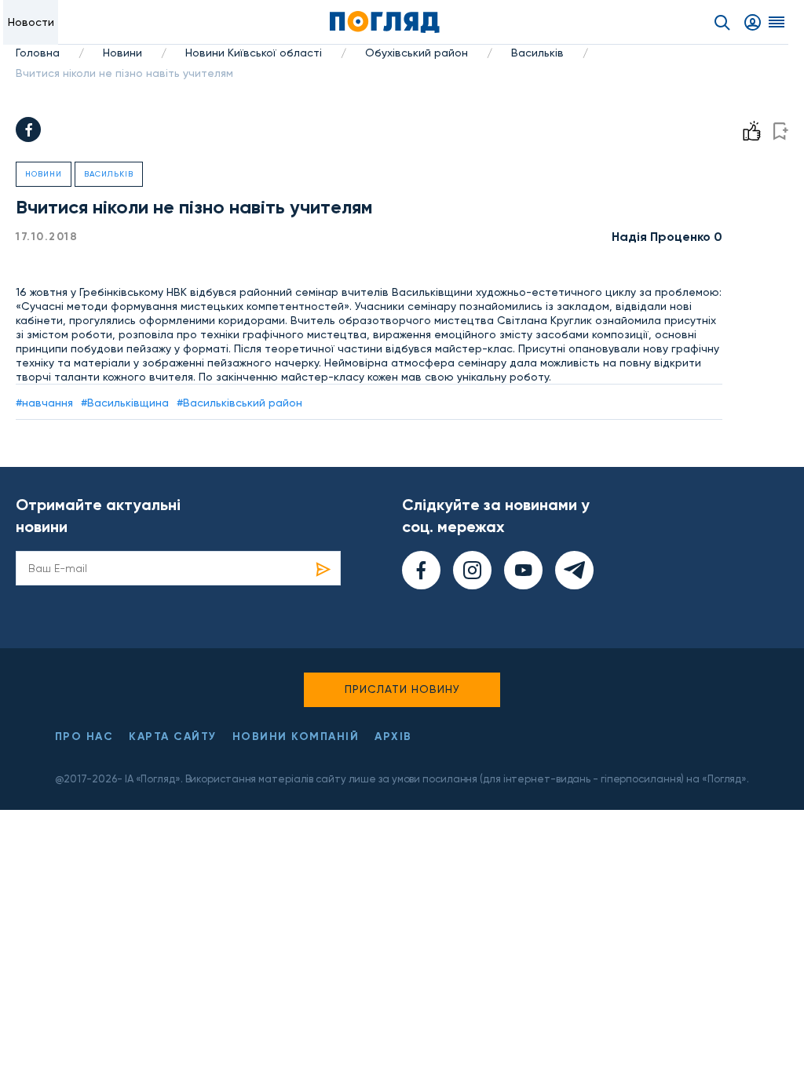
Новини (122, 52)
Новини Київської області (253, 52)
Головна (38, 52)
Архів (393, 736)
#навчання (44, 402)
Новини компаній (296, 736)
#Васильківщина (125, 402)
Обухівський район (416, 52)
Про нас (84, 736)
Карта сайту (173, 736)
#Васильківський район (239, 402)
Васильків (537, 52)
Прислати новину (402, 689)
